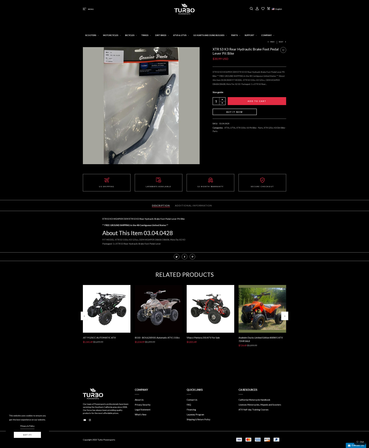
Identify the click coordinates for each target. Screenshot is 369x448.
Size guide (218, 92)
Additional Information (193, 205)
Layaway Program (195, 414)
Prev (272, 42)
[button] (278, 9)
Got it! (27, 435)
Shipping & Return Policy (198, 419)
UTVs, (233, 128)
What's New (140, 414)
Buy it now (234, 112)
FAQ (189, 404)
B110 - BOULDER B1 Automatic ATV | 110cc (157, 337)
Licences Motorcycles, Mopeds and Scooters (260, 404)
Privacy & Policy (27, 426)
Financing (191, 409)
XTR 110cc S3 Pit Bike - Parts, (250, 128)
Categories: (218, 128)
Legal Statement (142, 409)
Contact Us (192, 399)
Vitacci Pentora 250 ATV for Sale (203, 337)
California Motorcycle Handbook (254, 399)
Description (161, 205)
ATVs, (227, 128)
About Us (139, 399)
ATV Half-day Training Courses (254, 409)
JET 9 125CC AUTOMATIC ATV (99, 337)
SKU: (215, 123)
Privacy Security (142, 404)
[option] (107, 316)
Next (281, 42)
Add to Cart (257, 101)
